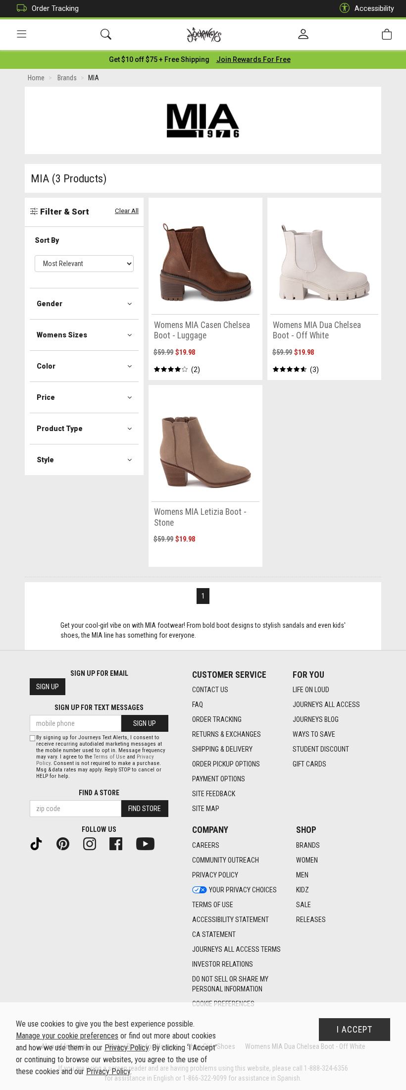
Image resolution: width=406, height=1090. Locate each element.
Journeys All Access (326, 704)
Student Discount (321, 749)
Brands (308, 845)
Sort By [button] (47, 240)
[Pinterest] (66, 842)
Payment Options (218, 779)
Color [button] (46, 366)
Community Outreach (225, 860)
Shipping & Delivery (222, 749)
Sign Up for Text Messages (99, 707)
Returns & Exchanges (226, 734)
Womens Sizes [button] (62, 335)
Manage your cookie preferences (67, 1035)
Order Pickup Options (226, 764)
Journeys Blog (316, 719)
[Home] (204, 34)
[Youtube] (149, 842)
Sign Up (47, 687)
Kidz (302, 890)
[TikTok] (40, 842)
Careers (205, 845)
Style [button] (45, 460)
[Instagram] (93, 842)
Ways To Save (314, 734)
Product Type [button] (60, 429)
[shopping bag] (386, 34)
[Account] (303, 34)
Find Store (144, 809)
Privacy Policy (215, 875)
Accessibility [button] (374, 8)
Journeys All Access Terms (236, 949)
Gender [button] (49, 304)
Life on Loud (311, 690)
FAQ (197, 704)
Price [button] (46, 397)
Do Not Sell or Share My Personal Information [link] (230, 984)
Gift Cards (309, 764)
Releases (311, 920)
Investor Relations (222, 964)
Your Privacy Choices (243, 890)
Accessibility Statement (230, 920)
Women (307, 860)
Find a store (99, 793)
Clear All (127, 211)
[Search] (106, 34)
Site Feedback (213, 794)
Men (302, 875)
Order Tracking (55, 8)
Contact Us (210, 690)
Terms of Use (212, 905)
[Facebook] (119, 842)
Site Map (205, 809)
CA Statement (214, 934)
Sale (303, 905)
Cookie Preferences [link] (223, 1004)
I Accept (354, 1030)
